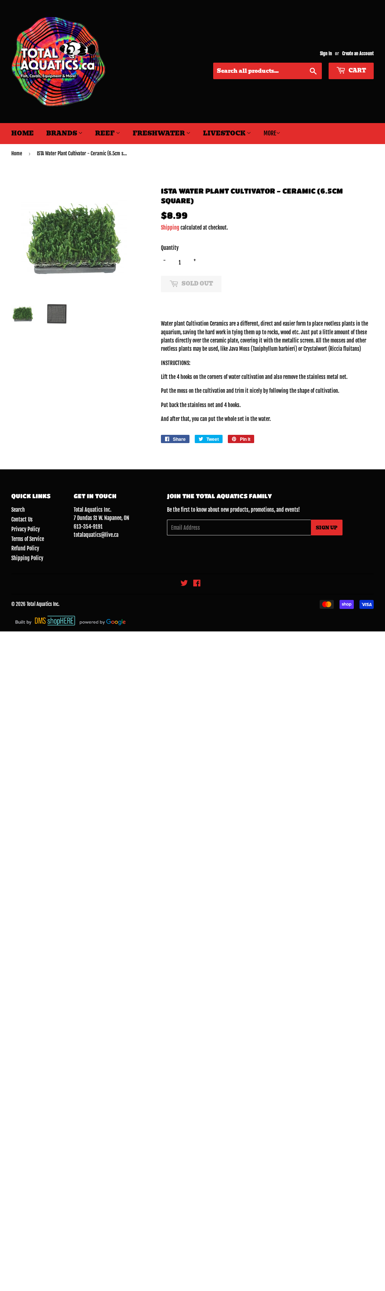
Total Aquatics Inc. (43, 604)
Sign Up (327, 527)
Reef (105, 133)
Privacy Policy (25, 529)
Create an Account (358, 53)
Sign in (326, 53)
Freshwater (159, 133)
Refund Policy (25, 548)
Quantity (170, 248)
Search (18, 509)
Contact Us (22, 519)
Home (22, 133)
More (270, 133)
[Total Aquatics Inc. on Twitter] (184, 584)
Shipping (170, 227)
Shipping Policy (27, 558)
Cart (356, 70)
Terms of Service (27, 539)
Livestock (225, 133)
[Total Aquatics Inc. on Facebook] (197, 584)
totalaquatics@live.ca (96, 535)
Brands (62, 133)
